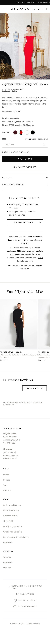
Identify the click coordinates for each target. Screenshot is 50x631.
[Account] (33, 9)
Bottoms (7, 490)
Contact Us (7, 542)
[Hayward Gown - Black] (33, 132)
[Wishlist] (39, 9)
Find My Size (30, 139)
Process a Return (10, 515)
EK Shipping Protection (12, 526)
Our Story (7, 567)
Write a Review (34, 388)
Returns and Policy (11, 510)
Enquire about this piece (15, 152)
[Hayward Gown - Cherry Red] (21, 132)
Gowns (6, 474)
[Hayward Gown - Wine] (15, 132)
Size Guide (43, 139)
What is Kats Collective (12, 532)
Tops (5, 485)
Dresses (6, 480)
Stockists (7, 557)
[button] (25, 145)
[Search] (28, 9)
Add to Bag (25, 159)
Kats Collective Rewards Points (15, 537)
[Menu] (5, 9)
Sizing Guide (8, 521)
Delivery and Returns (12, 505)
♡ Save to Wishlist (25, 167)
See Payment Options (9, 91)
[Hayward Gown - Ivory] (27, 132)
